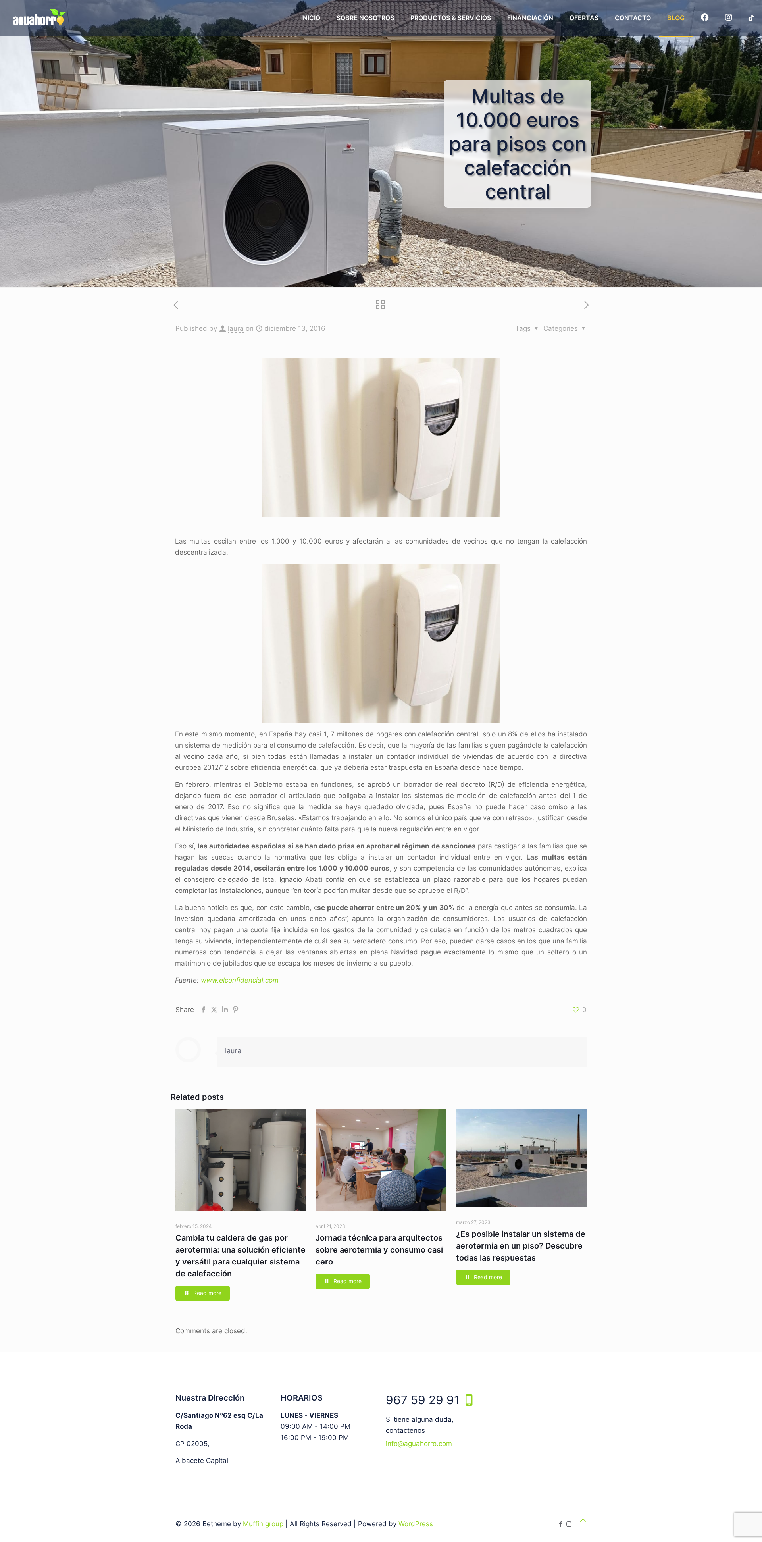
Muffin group (263, 1524)
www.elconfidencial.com (240, 980)
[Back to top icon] (583, 1520)
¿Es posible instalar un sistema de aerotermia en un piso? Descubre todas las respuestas (520, 1246)
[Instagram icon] (569, 1524)
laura (236, 328)
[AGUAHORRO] (37, 18)
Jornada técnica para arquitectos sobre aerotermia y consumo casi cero (379, 1249)
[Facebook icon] (561, 1524)
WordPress (415, 1524)
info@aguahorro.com (419, 1444)
